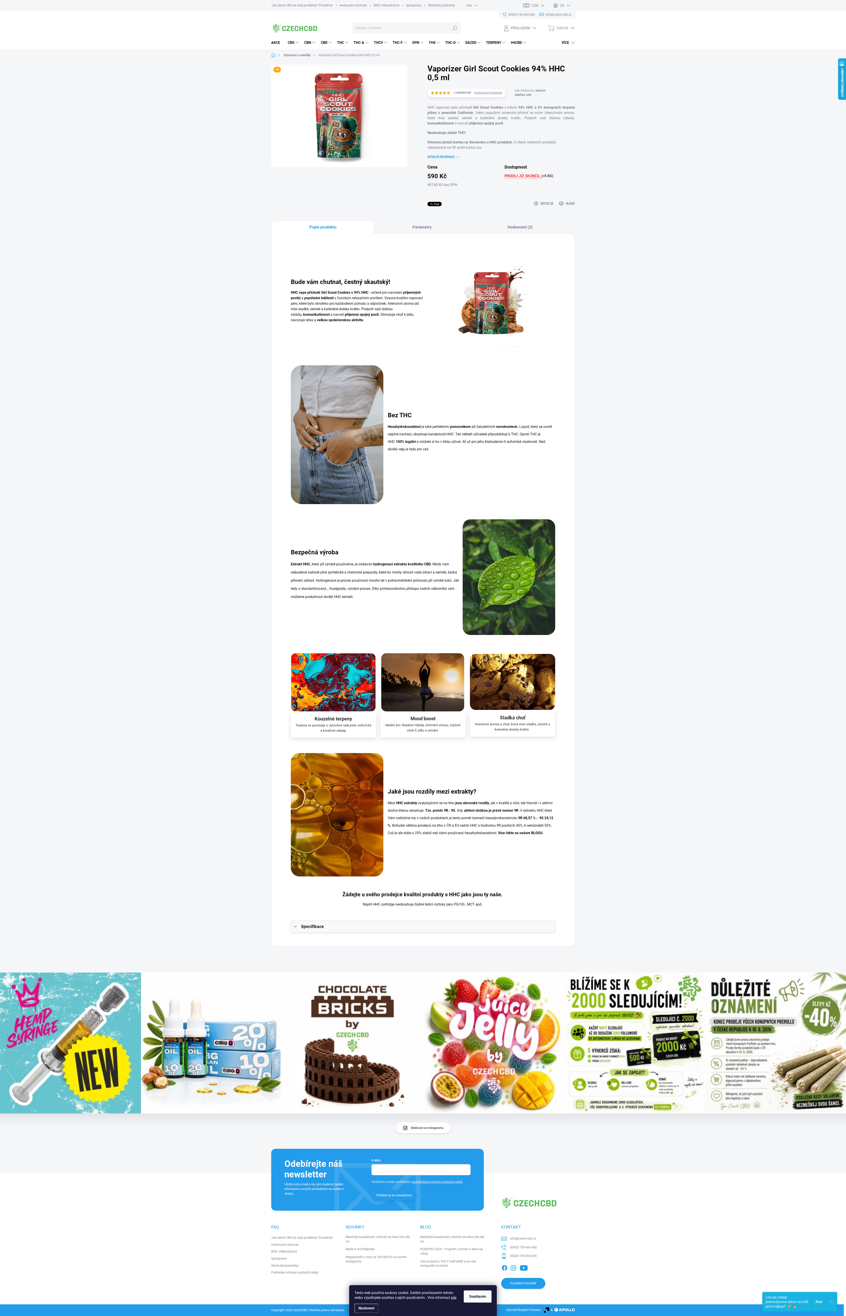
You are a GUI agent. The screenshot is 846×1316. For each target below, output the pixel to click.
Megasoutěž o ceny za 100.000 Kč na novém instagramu (376, 1259)
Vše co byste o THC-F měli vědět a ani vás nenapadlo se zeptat (448, 1264)
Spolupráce (413, 5)
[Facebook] (504, 1267)
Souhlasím (477, 1296)
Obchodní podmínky (441, 5)
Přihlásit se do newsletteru (394, 1195)
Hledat (455, 28)
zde (453, 1298)
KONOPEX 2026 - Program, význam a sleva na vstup (451, 1251)
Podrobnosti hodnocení (488, 92)
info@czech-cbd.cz (523, 1238)
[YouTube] (524, 1267)
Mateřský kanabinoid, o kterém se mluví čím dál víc (378, 1239)
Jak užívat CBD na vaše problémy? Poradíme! (302, 5)
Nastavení (366, 1308)
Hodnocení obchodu (353, 5)
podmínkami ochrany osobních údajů (437, 1182)
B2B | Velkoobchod (386, 5)
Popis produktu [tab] (322, 227)
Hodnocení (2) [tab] (520, 227)
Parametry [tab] (422, 227)
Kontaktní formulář (523, 1283)
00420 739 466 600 (523, 1247)
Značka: (523, 95)
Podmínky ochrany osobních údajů (294, 1272)
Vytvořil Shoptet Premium (523, 1310)
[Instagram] (513, 1267)
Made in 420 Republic (360, 1249)
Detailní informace (441, 156)
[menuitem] (277, 42)
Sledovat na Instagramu (427, 1128)
